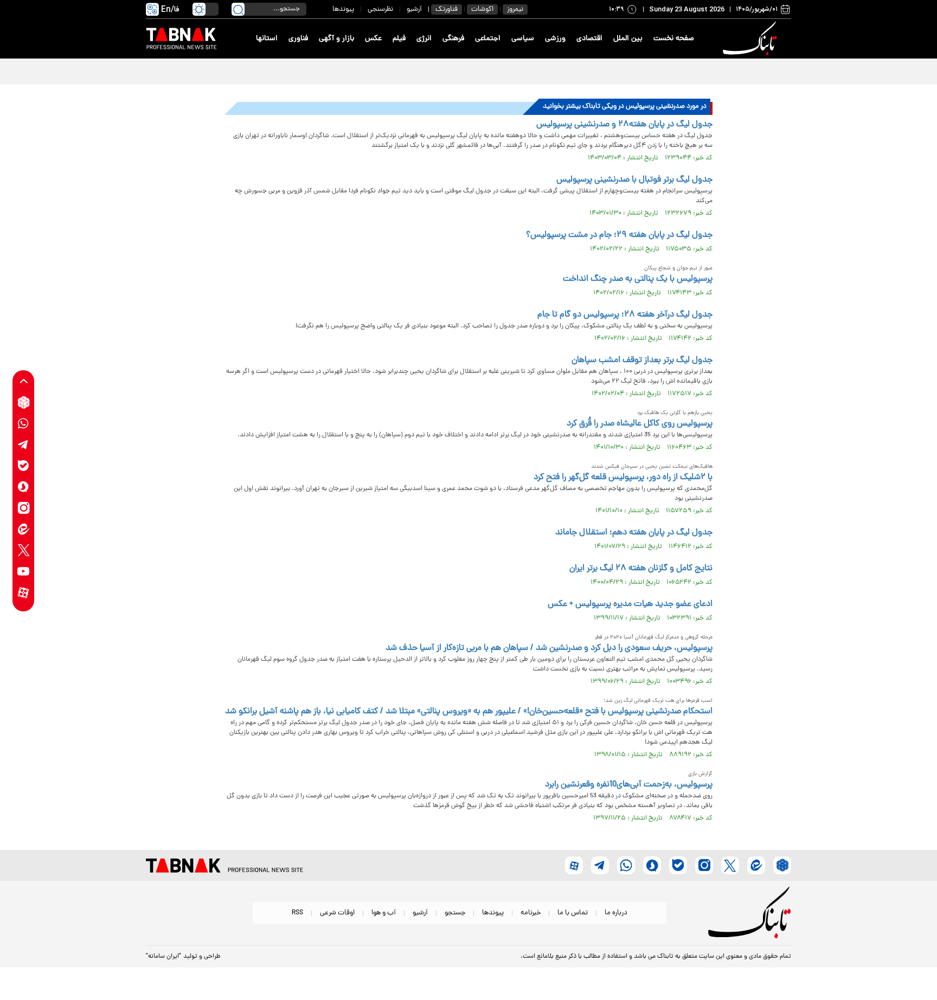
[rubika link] (23, 402)
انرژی (424, 38)
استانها (267, 38)
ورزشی (555, 38)
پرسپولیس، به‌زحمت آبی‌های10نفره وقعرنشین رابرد (629, 784)
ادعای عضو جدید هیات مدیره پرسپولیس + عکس (630, 604)
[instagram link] (23, 508)
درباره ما (616, 913)
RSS (297, 913)
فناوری (298, 38)
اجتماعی (487, 38)
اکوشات (482, 9)
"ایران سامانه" (163, 957)
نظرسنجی (380, 9)
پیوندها (343, 9)
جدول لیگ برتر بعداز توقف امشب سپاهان (642, 360)
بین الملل (628, 38)
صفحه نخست (673, 38)
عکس (373, 38)
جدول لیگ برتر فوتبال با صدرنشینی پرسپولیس (634, 179)
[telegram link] (23, 444)
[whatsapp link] (23, 423)
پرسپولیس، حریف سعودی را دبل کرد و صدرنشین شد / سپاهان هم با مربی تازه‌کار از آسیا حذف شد (549, 648)
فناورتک (446, 9)
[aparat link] (23, 592)
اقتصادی (589, 38)
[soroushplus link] (23, 487)
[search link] (238, 9)
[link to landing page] (751, 38)
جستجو (455, 913)
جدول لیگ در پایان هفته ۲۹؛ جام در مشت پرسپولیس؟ (619, 235)
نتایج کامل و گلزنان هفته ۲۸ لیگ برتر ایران (641, 568)
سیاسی (522, 38)
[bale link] (23, 466)
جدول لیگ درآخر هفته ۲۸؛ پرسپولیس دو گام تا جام (625, 314)
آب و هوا (383, 913)
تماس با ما (572, 913)
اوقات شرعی (337, 913)
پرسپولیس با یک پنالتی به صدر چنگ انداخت (638, 279)
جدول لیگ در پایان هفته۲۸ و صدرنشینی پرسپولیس (624, 124)
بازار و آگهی (336, 38)
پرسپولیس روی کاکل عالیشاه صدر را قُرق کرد (640, 423)
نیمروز (515, 9)
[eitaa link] (23, 529)
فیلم (399, 38)
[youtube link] (23, 571)
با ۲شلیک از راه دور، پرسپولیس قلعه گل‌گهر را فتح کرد (623, 477)
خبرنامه (531, 913)
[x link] (23, 550)
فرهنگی (453, 38)
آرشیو (414, 9)
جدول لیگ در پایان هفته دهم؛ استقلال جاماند (634, 532)
